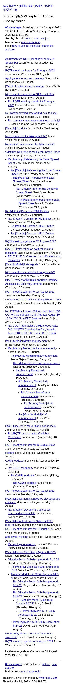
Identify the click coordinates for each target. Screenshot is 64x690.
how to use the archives (26, 46)
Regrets (9, 452)
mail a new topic (30, 42)
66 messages (13, 27)
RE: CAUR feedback (25, 482)
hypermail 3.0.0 (48, 677)
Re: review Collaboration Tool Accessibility (30, 144)
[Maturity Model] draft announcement (26, 341)
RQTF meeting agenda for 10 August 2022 (29, 490)
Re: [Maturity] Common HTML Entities (27, 211)
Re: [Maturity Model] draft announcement (31, 348)
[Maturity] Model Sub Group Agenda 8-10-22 (33, 559)
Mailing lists (25, 5)
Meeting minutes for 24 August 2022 (26, 136)
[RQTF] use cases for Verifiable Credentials (30, 426)
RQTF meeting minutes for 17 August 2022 (30, 272)
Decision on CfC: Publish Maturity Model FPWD (33, 299)
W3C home (9, 5)
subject (45, 38)
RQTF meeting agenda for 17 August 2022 (29, 291)
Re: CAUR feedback (20, 468)
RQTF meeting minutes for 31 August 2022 (30, 70)
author (28, 38)
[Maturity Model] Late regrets (21, 264)
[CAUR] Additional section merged (25, 86)
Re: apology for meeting (22, 544)
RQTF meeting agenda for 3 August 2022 (29, 641)
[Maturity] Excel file (16, 128)
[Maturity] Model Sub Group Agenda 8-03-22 (30, 552)
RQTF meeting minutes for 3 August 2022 (29, 529)
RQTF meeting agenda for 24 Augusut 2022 (30, 241)
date (36, 38)
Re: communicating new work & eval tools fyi (31, 113)
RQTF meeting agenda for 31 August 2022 (29, 94)
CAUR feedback (14, 460)
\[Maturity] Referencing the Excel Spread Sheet (32, 152)
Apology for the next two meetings (24, 78)
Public (39, 5)
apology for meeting (16, 536)
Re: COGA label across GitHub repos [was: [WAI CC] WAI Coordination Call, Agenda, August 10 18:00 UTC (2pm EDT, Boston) (33, 315)
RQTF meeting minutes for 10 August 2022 (30, 445)
